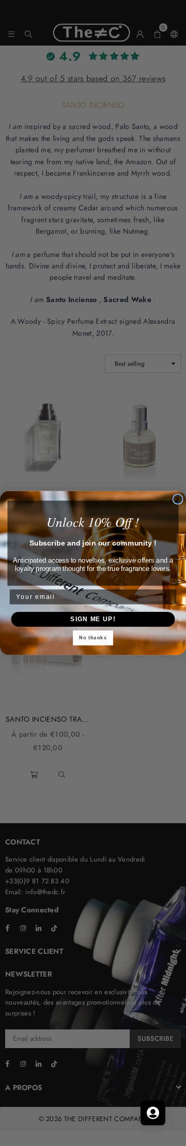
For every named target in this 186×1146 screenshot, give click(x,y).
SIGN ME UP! (92, 619)
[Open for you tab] (153, 1112)
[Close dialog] (178, 499)
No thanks (93, 637)
